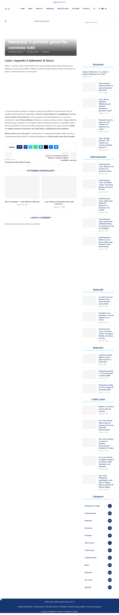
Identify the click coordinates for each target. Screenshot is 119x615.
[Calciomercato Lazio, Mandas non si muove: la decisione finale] (89, 167)
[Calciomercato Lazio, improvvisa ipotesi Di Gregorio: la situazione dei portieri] (89, 202)
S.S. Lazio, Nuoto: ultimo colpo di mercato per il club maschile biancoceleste (106, 425)
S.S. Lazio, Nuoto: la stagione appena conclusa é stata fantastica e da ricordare (106, 461)
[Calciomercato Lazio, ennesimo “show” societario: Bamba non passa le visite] (89, 184)
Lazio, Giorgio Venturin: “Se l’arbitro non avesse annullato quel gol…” (105, 142)
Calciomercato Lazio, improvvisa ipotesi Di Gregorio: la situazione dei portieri (106, 204)
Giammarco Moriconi (16, 52)
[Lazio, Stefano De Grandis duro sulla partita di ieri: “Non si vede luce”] (59, 187)
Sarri (69, 111)
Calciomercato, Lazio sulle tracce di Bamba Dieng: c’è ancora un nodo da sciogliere (106, 223)
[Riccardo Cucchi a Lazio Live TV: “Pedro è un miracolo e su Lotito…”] (89, 123)
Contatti (86, 8)
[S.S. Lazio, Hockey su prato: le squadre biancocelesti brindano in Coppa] (89, 442)
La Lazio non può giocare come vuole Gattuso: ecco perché (106, 300)
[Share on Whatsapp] (35, 147)
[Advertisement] (41, 91)
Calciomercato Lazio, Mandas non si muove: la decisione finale (106, 167)
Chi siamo (75, 8)
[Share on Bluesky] (51, 147)
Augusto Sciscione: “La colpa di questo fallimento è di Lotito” (95, 73)
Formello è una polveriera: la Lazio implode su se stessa (106, 316)
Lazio (9, 111)
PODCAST (39, 8)
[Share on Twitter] (30, 147)
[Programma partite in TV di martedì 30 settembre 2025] (89, 388)
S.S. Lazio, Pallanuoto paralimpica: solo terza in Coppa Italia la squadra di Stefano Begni (106, 481)
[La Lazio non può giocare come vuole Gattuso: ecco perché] (89, 300)
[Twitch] (106, 9)
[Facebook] (94, 9)
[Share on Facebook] (26, 147)
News (30, 8)
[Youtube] (103, 9)
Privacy (44, 611)
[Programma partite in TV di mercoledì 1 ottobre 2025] (89, 374)
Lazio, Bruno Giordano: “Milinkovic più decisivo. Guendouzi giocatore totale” (105, 105)
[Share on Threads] (46, 147)
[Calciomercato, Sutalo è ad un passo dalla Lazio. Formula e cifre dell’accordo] (89, 241)
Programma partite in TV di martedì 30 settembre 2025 (106, 387)
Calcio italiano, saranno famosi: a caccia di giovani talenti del (106, 86)
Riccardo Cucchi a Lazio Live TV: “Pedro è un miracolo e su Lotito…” (106, 124)
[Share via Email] (56, 147)
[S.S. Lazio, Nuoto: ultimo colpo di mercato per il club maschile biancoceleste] (89, 424)
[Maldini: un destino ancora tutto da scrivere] (89, 410)
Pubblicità (51, 611)
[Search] (113, 9)
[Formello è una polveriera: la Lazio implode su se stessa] (89, 316)
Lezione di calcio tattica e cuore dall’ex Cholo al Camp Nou (105, 358)
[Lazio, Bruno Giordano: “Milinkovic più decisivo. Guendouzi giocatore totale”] (89, 103)
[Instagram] (99, 9)
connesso (17, 224)
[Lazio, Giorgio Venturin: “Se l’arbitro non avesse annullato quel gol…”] (89, 142)
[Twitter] (97, 9)
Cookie (75, 611)
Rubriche (50, 8)
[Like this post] (20, 147)
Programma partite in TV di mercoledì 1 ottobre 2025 (106, 373)
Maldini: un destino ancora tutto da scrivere (106, 409)
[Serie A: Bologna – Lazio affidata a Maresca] (22, 187)
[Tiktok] (108, 9)
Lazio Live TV (69, 602)
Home (23, 8)
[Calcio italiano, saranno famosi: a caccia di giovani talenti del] (89, 87)
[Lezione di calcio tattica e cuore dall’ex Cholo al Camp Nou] (89, 358)
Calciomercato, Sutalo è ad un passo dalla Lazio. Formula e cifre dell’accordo (106, 241)
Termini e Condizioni (64, 611)
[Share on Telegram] (41, 147)
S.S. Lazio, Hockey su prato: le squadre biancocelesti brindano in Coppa (106, 443)
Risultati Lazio (63, 8)
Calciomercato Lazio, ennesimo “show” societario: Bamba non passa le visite (106, 184)
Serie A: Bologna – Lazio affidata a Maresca (22, 202)
